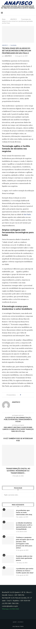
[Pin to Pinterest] (27, 395)
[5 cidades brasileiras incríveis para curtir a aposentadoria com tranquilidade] (8, 526)
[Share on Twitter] (25, 395)
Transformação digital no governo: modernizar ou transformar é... (18, 471)
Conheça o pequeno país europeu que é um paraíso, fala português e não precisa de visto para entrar (25, 543)
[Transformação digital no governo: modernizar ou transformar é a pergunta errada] (18, 455)
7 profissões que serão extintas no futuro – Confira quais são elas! (24, 571)
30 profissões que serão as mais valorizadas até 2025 (24, 512)
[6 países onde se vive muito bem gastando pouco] (8, 559)
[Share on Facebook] (24, 395)
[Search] (34, 13)
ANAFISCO (13, 19)
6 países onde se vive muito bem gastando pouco (24, 558)
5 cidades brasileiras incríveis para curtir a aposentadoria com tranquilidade (24, 526)
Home (4, 19)
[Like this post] (21, 395)
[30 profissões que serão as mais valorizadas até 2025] (8, 513)
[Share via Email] (29, 395)
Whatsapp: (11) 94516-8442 (10, 609)
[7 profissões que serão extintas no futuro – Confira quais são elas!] (8, 572)
